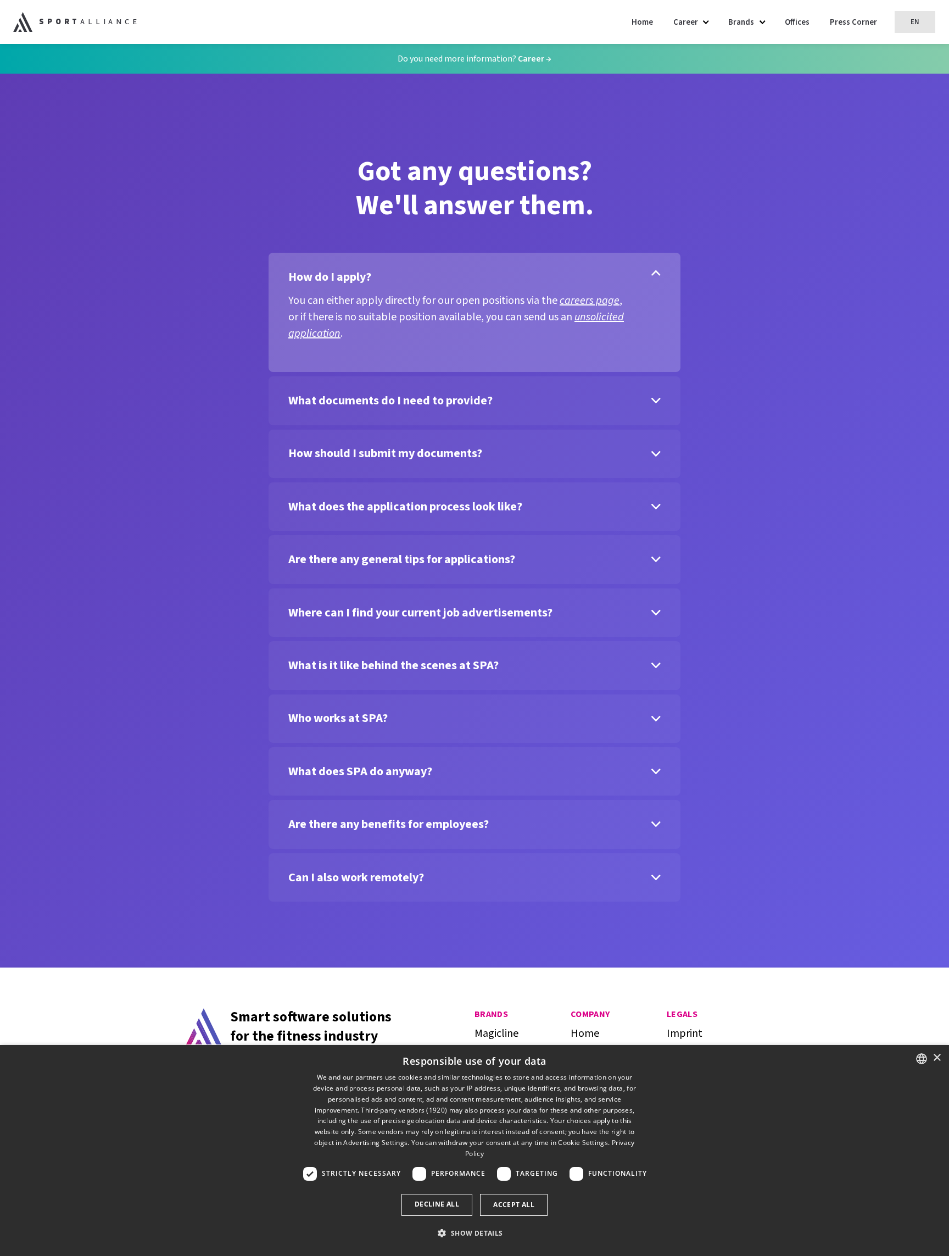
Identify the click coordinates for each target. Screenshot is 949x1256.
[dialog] (474, 1150)
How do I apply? (329, 277)
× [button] (937, 1058)
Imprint (684, 1033)
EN (915, 22)
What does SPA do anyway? (360, 771)
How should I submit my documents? (385, 453)
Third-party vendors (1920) (404, 1110)
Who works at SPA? (338, 718)
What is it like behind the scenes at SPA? (393, 665)
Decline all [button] (437, 1204)
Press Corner (853, 22)
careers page (589, 300)
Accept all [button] (513, 1204)
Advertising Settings (375, 1142)
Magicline (496, 1033)
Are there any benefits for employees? (388, 824)
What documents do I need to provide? (390, 400)
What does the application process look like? (405, 506)
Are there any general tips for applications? (401, 559)
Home (642, 22)
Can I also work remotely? (356, 877)
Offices (797, 22)
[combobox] (921, 1058)
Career (532, 59)
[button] (474, 1233)
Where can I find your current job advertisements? (420, 612)
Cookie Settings (583, 1142)
